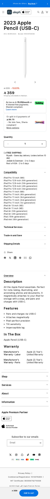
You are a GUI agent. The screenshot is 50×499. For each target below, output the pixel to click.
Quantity (8, 137)
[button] (3, 12)
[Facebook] (5, 258)
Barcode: (20, 34)
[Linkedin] (15, 258)
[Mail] (25, 258)
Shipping (7, 95)
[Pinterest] (20, 258)
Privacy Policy (24, 473)
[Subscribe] (40, 443)
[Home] (14, 12)
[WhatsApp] (30, 258)
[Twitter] (10, 258)
